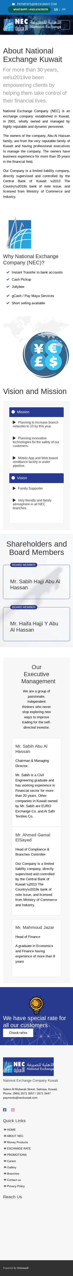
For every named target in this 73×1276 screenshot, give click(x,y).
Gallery (11, 1167)
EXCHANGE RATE (19, 1148)
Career (11, 1161)
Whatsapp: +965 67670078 (30, 9)
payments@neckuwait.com (36, 4)
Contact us (14, 1179)
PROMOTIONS (17, 1154)
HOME (11, 1129)
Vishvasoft (22, 1268)
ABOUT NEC (15, 1136)
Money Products (17, 1142)
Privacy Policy (16, 1186)
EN (56, 9)
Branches (13, 1173)
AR (63, 9)
